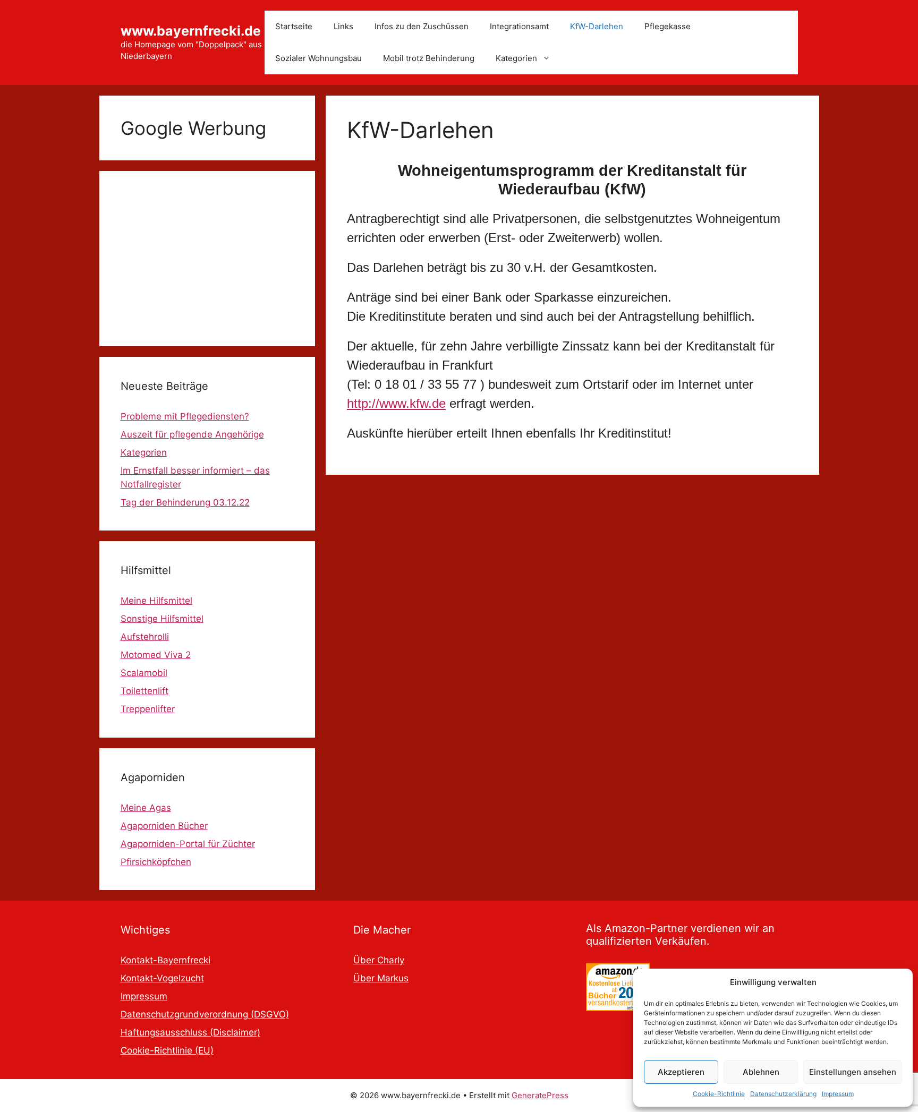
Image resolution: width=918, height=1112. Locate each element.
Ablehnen (761, 1072)
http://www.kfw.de (396, 403)
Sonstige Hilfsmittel (162, 618)
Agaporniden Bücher (164, 825)
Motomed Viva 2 (156, 654)
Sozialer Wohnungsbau (318, 58)
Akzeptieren (681, 1072)
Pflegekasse (667, 26)
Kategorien (516, 58)
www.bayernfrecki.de (191, 31)
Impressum (838, 1094)
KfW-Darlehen (596, 26)
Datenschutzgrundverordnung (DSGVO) (205, 1014)
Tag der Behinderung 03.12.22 (185, 502)
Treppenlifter (148, 709)
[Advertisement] (207, 258)
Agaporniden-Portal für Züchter (188, 844)
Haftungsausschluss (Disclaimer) (190, 1032)
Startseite (293, 26)
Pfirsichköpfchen (156, 862)
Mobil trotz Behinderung (428, 58)
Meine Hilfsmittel (156, 600)
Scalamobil (144, 673)
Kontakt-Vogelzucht (162, 978)
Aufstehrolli (145, 636)
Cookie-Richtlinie (719, 1094)
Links (343, 26)
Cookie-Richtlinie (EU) (167, 1050)
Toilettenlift (144, 691)
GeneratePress (540, 1095)
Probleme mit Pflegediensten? (185, 416)
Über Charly (378, 960)
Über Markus (381, 978)
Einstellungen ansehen (852, 1072)
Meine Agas (146, 807)
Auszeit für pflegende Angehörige (192, 434)
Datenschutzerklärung (783, 1094)
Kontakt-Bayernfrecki (165, 960)
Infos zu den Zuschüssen (422, 26)
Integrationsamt (519, 26)
